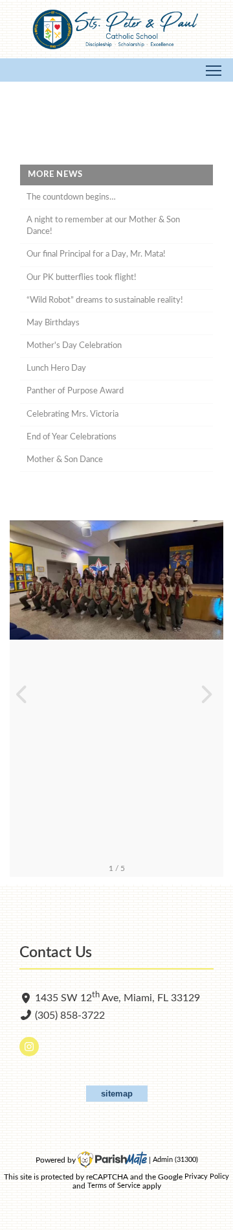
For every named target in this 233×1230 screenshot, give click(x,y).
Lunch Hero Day (56, 368)
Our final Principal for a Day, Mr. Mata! (96, 254)
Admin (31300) (175, 1160)
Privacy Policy (206, 1177)
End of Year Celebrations (71, 437)
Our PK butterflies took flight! (82, 277)
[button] (25, 698)
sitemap (117, 1093)
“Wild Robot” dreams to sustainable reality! (105, 300)
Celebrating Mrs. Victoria (72, 414)
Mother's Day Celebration (74, 346)
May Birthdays (53, 323)
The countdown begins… (71, 197)
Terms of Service (113, 1186)
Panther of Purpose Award (75, 391)
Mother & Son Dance (65, 460)
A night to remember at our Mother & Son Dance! (103, 226)
